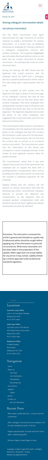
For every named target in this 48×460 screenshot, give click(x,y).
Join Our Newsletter (17, 402)
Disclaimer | (20, 452)
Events (10, 396)
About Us (11, 369)
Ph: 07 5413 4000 (13, 319)
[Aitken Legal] (8, 11)
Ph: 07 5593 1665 (13, 336)
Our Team (13, 373)
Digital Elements (21, 455)
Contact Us (12, 399)
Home (10, 366)
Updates (11, 389)
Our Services (12, 386)
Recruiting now (15, 382)
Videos (12, 392)
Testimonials (14, 379)
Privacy (27, 452)
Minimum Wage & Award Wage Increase (22, 440)
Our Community (16, 376)
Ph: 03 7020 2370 (13, 353)
